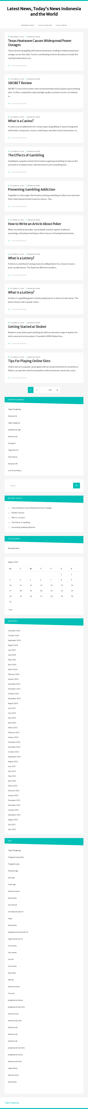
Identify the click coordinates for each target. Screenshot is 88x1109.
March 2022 (12, 786)
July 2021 (11, 824)
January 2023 (13, 737)
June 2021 (12, 829)
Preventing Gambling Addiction (31, 189)
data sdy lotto (13, 1075)
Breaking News (27, 25)
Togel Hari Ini (61, 25)
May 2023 (12, 718)
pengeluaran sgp (14, 430)
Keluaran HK (13, 464)
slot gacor (12, 443)
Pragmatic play (13, 864)
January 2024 (13, 679)
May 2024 (12, 660)
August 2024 (13, 645)
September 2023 (14, 698)
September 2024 (14, 640)
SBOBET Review (20, 83)
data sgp (11, 877)
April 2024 (12, 664)
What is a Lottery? (21, 258)
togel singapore (14, 423)
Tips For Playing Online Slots (29, 361)
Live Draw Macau (14, 470)
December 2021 (14, 800)
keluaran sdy (13, 436)
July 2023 (11, 708)
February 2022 (13, 790)
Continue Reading (19, 65)
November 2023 (14, 689)
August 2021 (13, 820)
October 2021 (13, 810)
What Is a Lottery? (21, 292)
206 (50, 390)
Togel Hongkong (14, 409)
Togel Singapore (45, 25)
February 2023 (13, 732)
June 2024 (12, 655)
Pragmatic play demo (16, 857)
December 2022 (14, 742)
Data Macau (12, 457)
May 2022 (12, 776)
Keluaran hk (12, 416)
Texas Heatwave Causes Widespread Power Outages (31, 508)
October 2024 (13, 635)
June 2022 (12, 771)
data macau (12, 1082)
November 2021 (14, 805)
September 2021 (14, 815)
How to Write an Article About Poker (34, 224)
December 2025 (14, 631)
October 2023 (13, 694)
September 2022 (14, 757)
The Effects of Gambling (26, 155)
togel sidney (12, 1068)
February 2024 (13, 674)
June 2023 (12, 713)
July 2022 (11, 766)
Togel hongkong (11, 1102)
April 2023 (12, 723)
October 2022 (13, 752)
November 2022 (14, 747)
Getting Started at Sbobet (27, 327)
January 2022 (13, 795)
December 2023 (14, 684)
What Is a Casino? (21, 121)
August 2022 (13, 761)
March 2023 (12, 727)
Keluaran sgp (13, 871)
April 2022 (12, 781)
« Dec (10, 610)
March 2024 (12, 669)
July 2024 (11, 650)
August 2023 (13, 703)
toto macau (12, 952)
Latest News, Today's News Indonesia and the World (44, 11)
